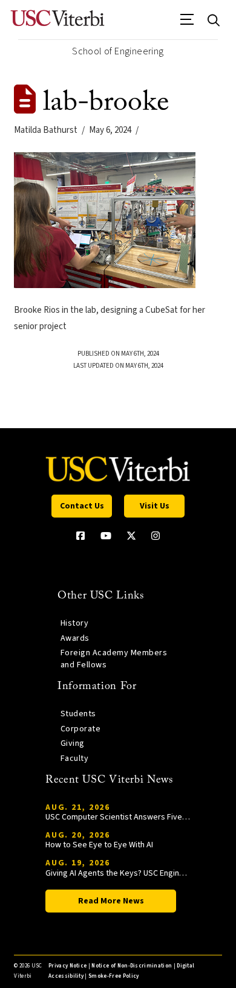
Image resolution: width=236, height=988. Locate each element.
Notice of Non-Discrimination (131, 966)
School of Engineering (117, 51)
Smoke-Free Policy (113, 976)
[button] (187, 23)
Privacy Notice (67, 966)
